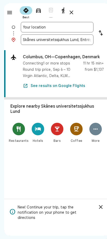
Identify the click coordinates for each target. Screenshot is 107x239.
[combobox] (57, 27)
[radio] (26, 12)
